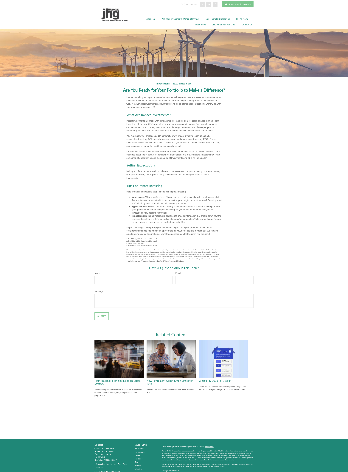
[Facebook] (215, 4)
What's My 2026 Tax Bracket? (216, 381)
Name (97, 273)
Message (98, 291)
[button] (150, 18)
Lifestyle (138, 469)
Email (178, 273)
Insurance (139, 458)
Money (138, 465)
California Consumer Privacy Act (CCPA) (230, 464)
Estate (137, 455)
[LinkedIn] (208, 4)
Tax (136, 462)
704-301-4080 (107, 451)
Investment (140, 452)
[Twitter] (202, 4)
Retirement (140, 448)
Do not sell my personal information (211, 466)
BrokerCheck (209, 446)
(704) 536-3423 (190, 4)
